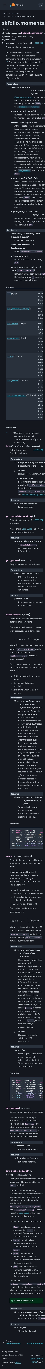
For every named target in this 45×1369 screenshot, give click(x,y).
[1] (7, 62)
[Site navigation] (4, 5)
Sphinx (18, 1362)
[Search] (41, 5)
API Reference (14, 13)
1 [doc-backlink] (6, 433)
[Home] (4, 13)
